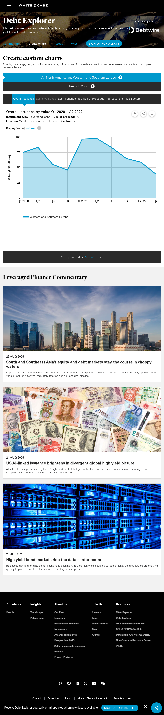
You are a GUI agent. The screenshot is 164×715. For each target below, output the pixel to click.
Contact (36, 698)
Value (20, 128)
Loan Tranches (67, 98)
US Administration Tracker (131, 623)
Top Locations (115, 98)
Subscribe (53, 698)
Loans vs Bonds (46, 98)
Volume (30, 128)
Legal (68, 698)
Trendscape (36, 612)
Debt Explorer (124, 617)
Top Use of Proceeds (91, 98)
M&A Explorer (124, 612)
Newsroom (60, 629)
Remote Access (123, 698)
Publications (37, 617)
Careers (96, 612)
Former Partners (63, 657)
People (10, 612)
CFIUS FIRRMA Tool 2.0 (129, 629)
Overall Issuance (23, 98)
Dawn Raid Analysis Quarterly (133, 634)
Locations (59, 617)
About (59, 44)
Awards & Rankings (65, 634)
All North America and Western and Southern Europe (82, 77)
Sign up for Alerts (104, 44)
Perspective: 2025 (64, 640)
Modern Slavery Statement (92, 698)
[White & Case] (35, 6)
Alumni (96, 634)
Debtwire (90, 257)
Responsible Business (66, 623)
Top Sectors (133, 98)
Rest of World (82, 86)
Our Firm (59, 612)
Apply (95, 617)
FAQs (74, 44)
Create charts (38, 44)
